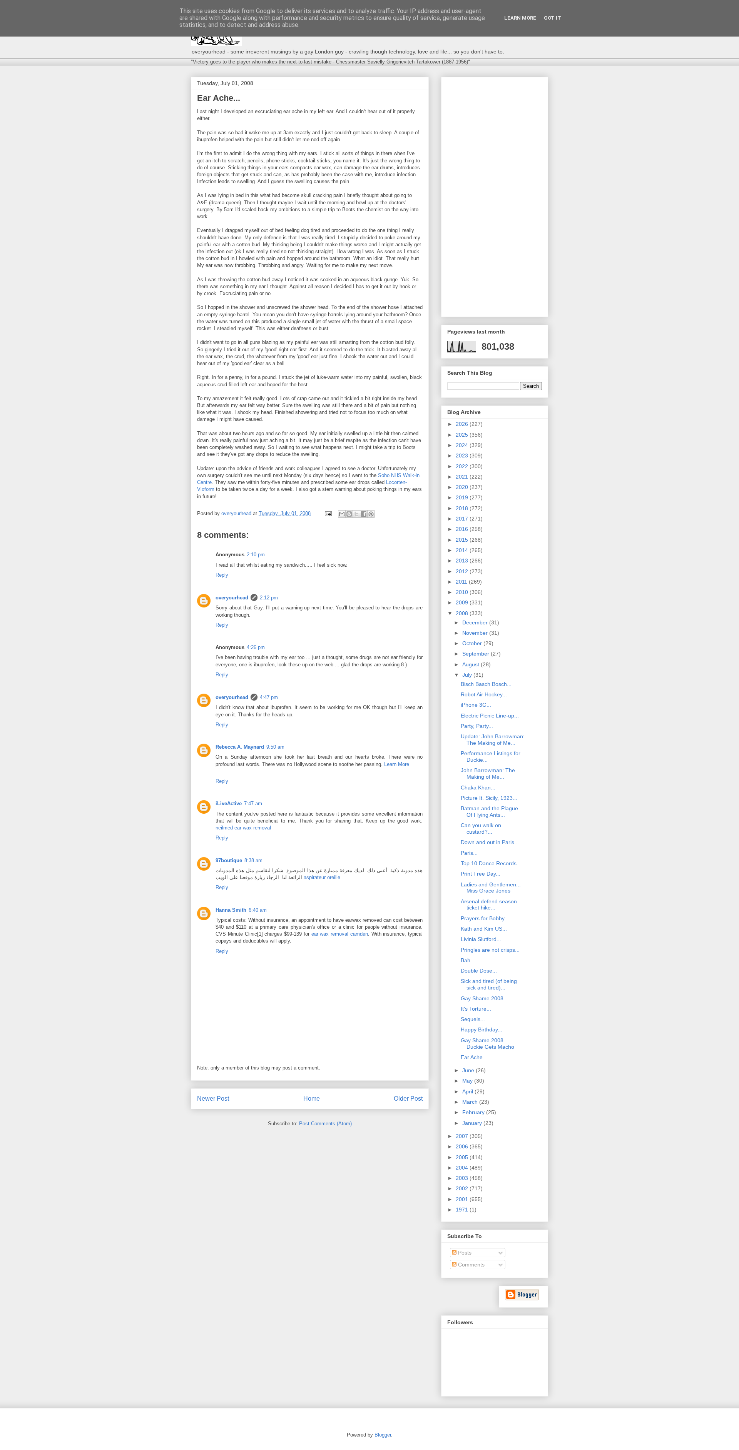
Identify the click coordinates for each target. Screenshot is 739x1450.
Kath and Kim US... (484, 929)
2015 (463, 540)
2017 (463, 519)
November (475, 633)
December (475, 622)
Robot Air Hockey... (484, 694)
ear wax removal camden (339, 934)
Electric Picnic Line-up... (490, 715)
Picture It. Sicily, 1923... (489, 798)
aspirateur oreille (322, 877)
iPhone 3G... (476, 705)
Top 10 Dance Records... (491, 863)
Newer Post (213, 1098)
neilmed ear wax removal (243, 828)
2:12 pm (269, 598)
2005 (463, 1157)
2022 (463, 466)
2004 (463, 1168)
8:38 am (253, 860)
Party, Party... (477, 726)
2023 (463, 455)
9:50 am (275, 747)
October (472, 643)
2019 (463, 497)
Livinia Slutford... (481, 939)
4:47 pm (269, 697)
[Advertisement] (494, 195)
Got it (552, 18)
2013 (463, 560)
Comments (470, 1264)
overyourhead (232, 598)
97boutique (229, 860)
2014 (463, 550)
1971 (463, 1209)
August (471, 664)
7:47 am (253, 803)
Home (311, 1098)
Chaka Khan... (478, 787)
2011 (462, 582)
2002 (463, 1188)
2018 (463, 508)
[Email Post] (327, 513)
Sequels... (473, 1019)
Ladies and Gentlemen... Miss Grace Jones (491, 887)
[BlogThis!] (349, 514)
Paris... (469, 853)
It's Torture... (476, 1009)
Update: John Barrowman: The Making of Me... (493, 739)
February (474, 1112)
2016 (463, 529)
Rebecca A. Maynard (240, 747)
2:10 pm (256, 554)
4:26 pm (256, 647)
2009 (463, 602)
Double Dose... (479, 971)
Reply (222, 575)
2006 (463, 1146)
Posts (463, 1253)
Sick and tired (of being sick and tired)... (489, 984)
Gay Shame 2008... (484, 998)
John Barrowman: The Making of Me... (488, 773)
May (468, 1081)
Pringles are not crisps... (490, 950)
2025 (463, 435)
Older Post (408, 1098)
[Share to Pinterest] (371, 514)
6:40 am (258, 910)
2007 (463, 1136)
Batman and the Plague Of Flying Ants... (489, 811)
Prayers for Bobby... (485, 918)
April (468, 1091)
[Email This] (342, 514)
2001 (463, 1199)
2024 (463, 445)
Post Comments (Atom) (325, 1123)
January (472, 1123)
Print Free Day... (480, 874)
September (476, 654)
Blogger (383, 1435)
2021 (463, 477)
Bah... (468, 960)
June (469, 1070)
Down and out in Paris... (490, 842)
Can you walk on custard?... (481, 828)
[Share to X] (356, 514)
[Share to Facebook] (364, 514)
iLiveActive (229, 803)
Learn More (396, 764)
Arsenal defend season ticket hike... (489, 904)
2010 (463, 592)
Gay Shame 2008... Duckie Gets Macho (487, 1043)
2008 (463, 613)
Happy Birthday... (481, 1029)
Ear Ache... (474, 1057)
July (467, 675)
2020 (463, 487)
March (470, 1102)
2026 (463, 424)
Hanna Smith (231, 910)
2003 (463, 1178)
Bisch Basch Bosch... (486, 684)
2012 (463, 571)
